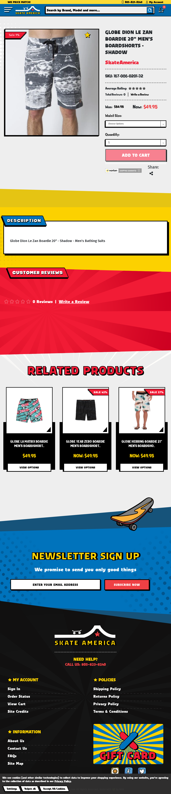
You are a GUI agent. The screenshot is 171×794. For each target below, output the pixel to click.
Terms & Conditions (110, 711)
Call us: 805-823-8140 (85, 664)
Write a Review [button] (140, 94)
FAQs (12, 755)
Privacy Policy (106, 703)
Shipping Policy (107, 688)
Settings (12, 788)
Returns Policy (106, 696)
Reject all (30, 788)
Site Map (15, 763)
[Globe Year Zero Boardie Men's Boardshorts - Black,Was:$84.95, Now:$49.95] (85, 410)
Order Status (19, 696)
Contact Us (17, 748)
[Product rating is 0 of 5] (137, 88)
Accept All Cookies (54, 788)
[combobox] (100, 10)
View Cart (17, 703)
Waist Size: (113, 116)
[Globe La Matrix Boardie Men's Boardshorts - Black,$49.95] (29, 410)
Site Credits (18, 711)
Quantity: (112, 134)
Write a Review (74, 301)
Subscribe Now (127, 584)
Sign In (14, 688)
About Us (16, 740)
